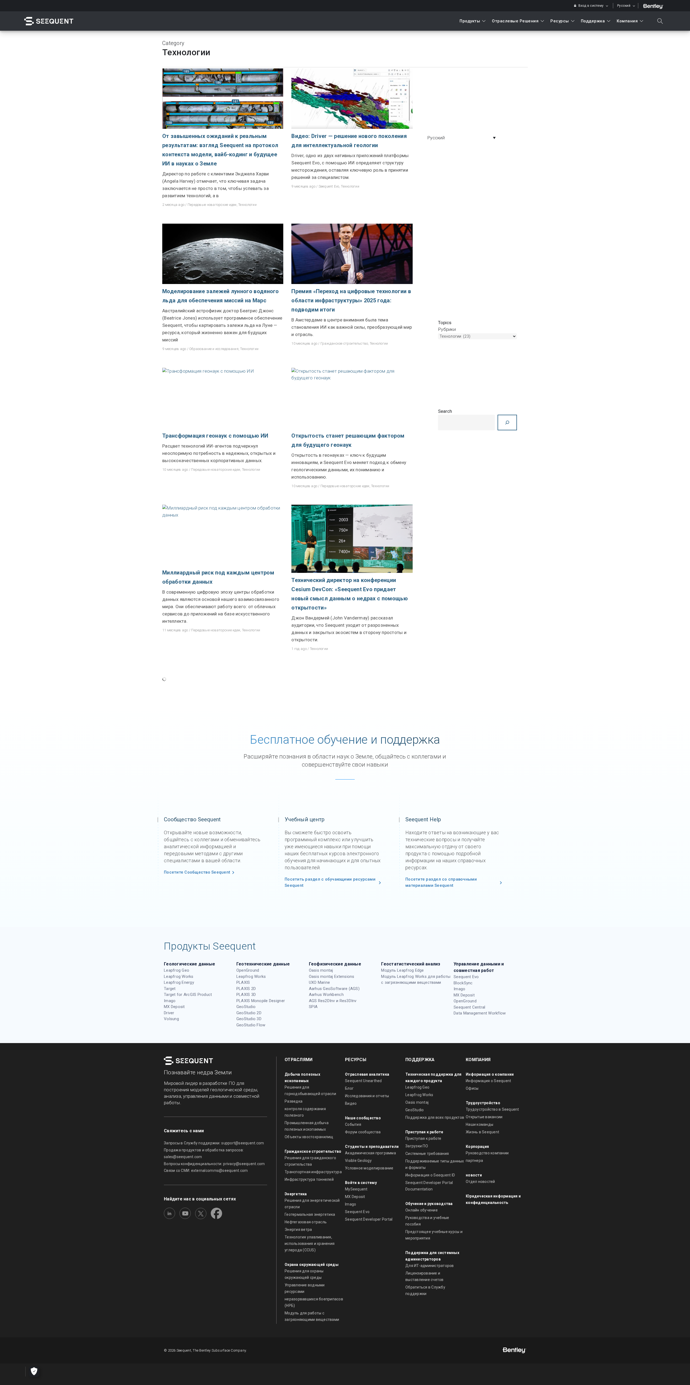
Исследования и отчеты (367, 1096)
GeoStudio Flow (250, 1025)
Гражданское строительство (344, 343)
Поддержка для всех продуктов (434, 1117)
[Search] (507, 422)
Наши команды (479, 1124)
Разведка (293, 1101)
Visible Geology (358, 1160)
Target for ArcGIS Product (188, 994)
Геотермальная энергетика (310, 1214)
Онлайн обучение (421, 1210)
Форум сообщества (363, 1132)
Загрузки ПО (416, 1146)
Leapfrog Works (179, 976)
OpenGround (247, 970)
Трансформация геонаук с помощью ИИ (215, 435)
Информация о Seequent (488, 1081)
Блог (349, 1088)
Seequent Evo (329, 186)
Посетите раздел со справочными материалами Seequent (441, 882)
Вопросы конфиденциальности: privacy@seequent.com (214, 1164)
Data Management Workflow (480, 1013)
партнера (474, 1160)
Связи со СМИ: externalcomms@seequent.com (206, 1170)
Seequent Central (469, 1007)
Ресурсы (559, 21)
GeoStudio (246, 1006)
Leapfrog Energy (179, 982)
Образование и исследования (214, 349)
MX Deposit (174, 1006)
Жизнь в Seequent (482, 1132)
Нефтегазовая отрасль (306, 1222)
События (353, 1124)
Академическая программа (370, 1153)
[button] (462, 137)
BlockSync (463, 983)
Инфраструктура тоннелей (309, 1179)
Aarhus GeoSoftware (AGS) (334, 988)
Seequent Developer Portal (369, 1219)
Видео (351, 1103)
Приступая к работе (423, 1138)
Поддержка (593, 21)
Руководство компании (487, 1153)
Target (170, 988)
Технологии (247, 205)
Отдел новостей (480, 1181)
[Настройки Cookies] (34, 1371)
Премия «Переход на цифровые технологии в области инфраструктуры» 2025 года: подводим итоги (351, 300)
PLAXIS (243, 982)
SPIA (313, 1006)
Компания (627, 21)
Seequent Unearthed (363, 1081)
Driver (169, 1012)
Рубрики (447, 329)
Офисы (472, 1088)
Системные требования (427, 1153)
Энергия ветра (298, 1229)
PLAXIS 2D (246, 988)
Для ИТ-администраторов (429, 1265)
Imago (169, 1000)
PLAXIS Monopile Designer (260, 1000)
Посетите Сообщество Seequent (197, 872)
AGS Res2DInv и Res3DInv (333, 1000)
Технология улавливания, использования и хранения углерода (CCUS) (309, 1243)
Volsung (171, 1018)
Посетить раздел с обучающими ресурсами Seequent (330, 882)
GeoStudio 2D (248, 1012)
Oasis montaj (321, 970)
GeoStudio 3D (248, 1018)
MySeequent (356, 1189)
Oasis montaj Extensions (331, 976)
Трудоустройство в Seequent (492, 1109)
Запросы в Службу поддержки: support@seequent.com (214, 1143)
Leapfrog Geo (176, 970)
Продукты (470, 21)
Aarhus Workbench (326, 994)
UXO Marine (319, 982)
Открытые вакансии (484, 1117)
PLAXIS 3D (246, 994)
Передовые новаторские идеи (212, 205)
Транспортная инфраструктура (313, 1172)
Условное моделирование (369, 1168)
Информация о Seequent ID (430, 1175)
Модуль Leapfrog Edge (402, 970)
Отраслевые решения (515, 21)
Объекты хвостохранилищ (309, 1137)
